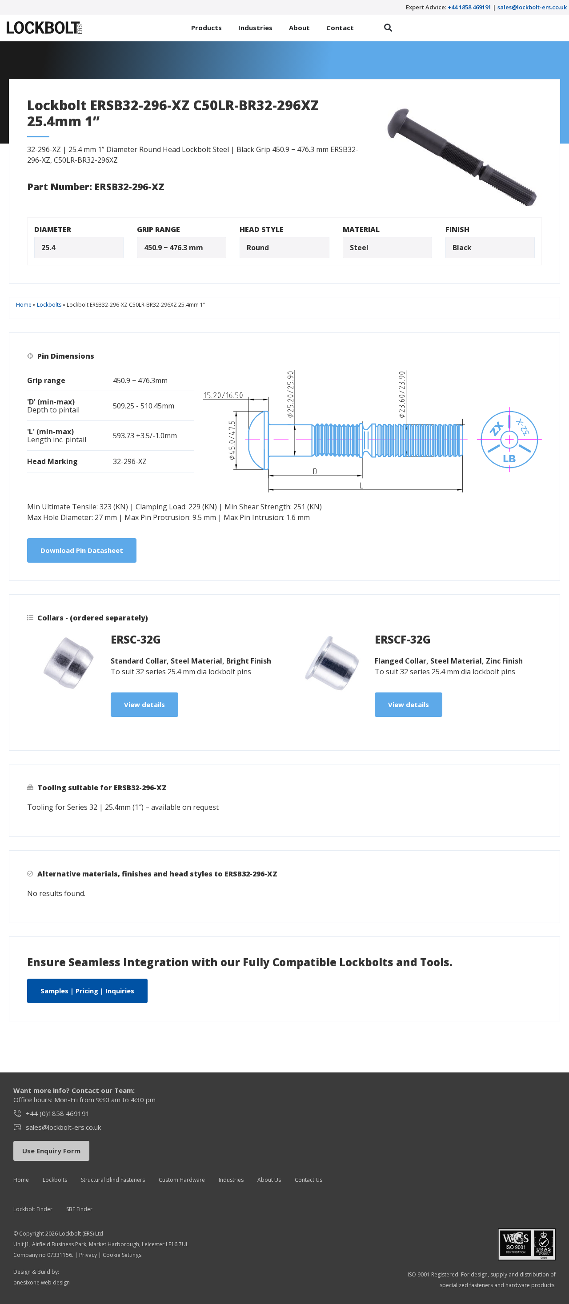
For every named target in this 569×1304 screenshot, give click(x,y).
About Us (269, 1180)
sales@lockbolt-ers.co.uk (532, 7)
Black (462, 247)
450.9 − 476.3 (165, 247)
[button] (388, 27)
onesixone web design (41, 1282)
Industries (231, 1180)
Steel (359, 247)
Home (24, 304)
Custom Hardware (182, 1180)
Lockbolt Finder (32, 1209)
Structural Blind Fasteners (113, 1180)
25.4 (48, 247)
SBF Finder (79, 1209)
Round (258, 247)
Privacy (88, 1255)
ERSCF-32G (403, 639)
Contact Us (308, 1180)
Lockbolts (49, 304)
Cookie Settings (122, 1255)
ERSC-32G (136, 639)
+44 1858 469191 (469, 7)
